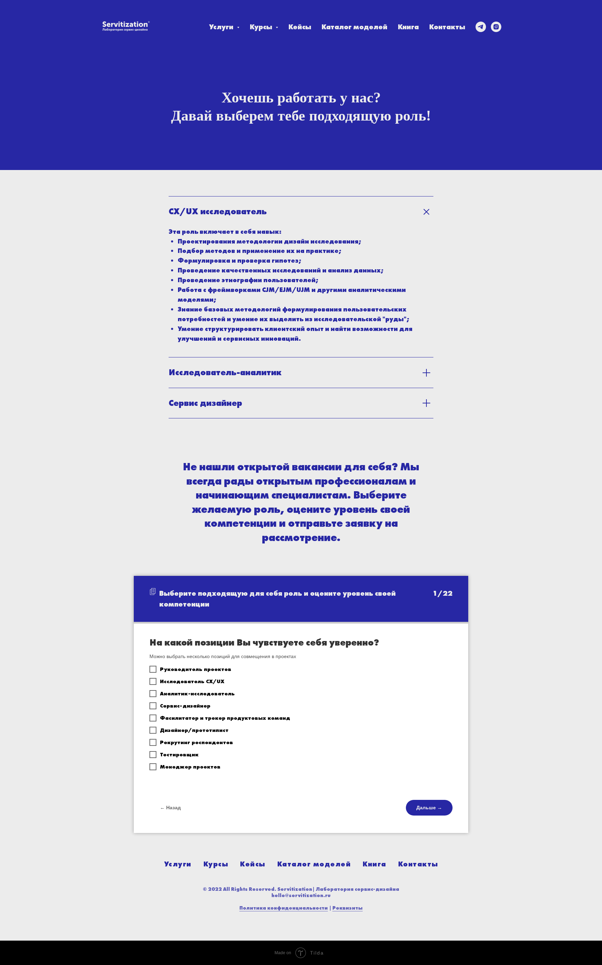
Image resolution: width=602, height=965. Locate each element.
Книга (408, 26)
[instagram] (496, 27)
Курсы (216, 863)
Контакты (447, 26)
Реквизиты (347, 908)
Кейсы (299, 26)
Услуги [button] (222, 26)
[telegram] (481, 27)
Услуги (178, 863)
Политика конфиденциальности (283, 908)
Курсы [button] (262, 26)
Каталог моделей (354, 26)
